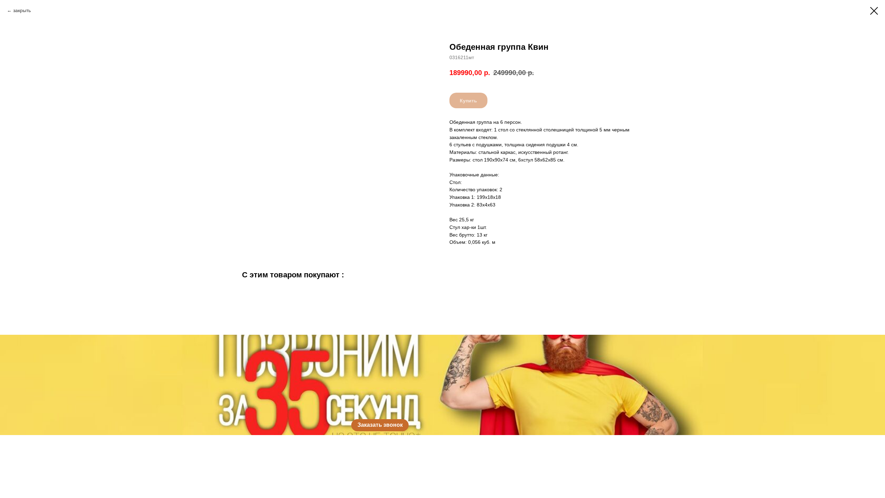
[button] (380, 425)
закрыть (22, 10)
